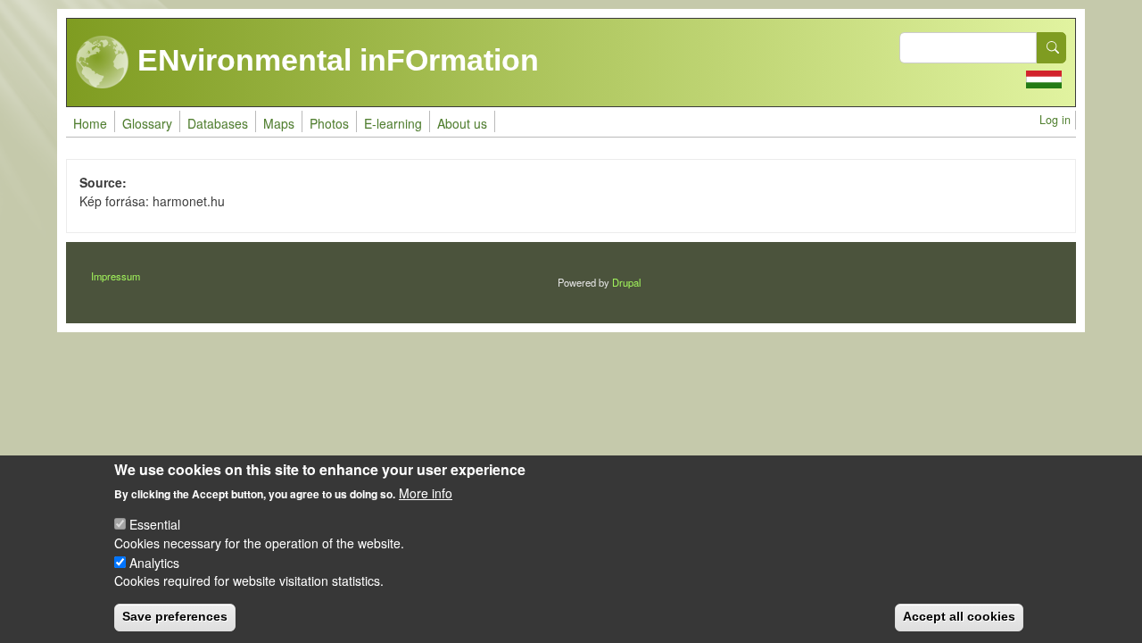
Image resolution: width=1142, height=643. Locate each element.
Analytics (154, 562)
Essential (154, 524)
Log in (1055, 120)
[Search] (1052, 47)
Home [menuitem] (90, 123)
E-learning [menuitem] (393, 123)
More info (425, 493)
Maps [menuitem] (278, 123)
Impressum (115, 276)
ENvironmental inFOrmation (334, 60)
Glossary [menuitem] (147, 123)
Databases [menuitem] (217, 123)
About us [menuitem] (462, 123)
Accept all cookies (959, 616)
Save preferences (175, 616)
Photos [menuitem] (329, 123)
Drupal (626, 282)
